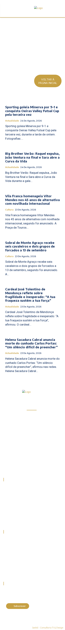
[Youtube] (31, 466)
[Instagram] (15, 466)
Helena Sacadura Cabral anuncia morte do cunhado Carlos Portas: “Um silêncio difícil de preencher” (31, 343)
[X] (23, 466)
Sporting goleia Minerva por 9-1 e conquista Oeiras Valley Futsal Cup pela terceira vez (32, 110)
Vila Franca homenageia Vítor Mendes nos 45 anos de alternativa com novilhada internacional (32, 199)
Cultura (9, 209)
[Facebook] (6, 466)
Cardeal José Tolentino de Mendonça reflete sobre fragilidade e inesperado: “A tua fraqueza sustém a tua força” (30, 294)
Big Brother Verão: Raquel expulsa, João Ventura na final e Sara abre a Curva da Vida (32, 157)
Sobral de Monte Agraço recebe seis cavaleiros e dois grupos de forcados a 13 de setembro (30, 246)
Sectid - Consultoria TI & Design (47, 627)
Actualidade (12, 120)
